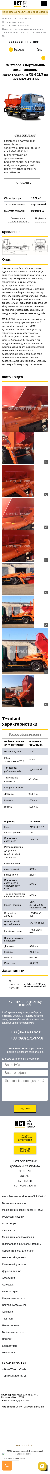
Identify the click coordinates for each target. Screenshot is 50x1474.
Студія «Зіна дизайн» (10, 1458)
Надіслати (25, 1108)
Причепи (7, 1339)
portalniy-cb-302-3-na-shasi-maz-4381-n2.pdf (35, 985)
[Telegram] (27, 1384)
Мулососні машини (13, 1216)
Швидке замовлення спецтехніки (25, 1137)
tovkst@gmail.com (19, 1400)
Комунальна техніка (13, 1298)
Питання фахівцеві (25, 1150)
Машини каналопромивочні (18, 1237)
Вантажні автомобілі (14, 1305)
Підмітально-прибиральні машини (21, 1244)
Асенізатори (9, 1223)
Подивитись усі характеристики (19, 219)
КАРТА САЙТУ (24, 1445)
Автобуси (7, 1311)
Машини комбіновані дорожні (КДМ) (22, 1210)
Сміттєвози (8, 1230)
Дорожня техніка (11, 1271)
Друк (39, 49)
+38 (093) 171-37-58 (27, 1038)
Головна (6, 18)
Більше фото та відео (25, 135)
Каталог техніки (23, 18)
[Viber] (17, 1384)
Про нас (25, 1171)
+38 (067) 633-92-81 (27, 1032)
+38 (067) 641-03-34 (14, 1369)
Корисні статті (25, 1185)
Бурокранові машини (14, 1203)
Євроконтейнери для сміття (18, 1250)
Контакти (25, 1180)
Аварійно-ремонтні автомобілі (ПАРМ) (24, 1196)
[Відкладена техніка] (26, 49)
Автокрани (8, 1284)
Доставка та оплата (25, 1166)
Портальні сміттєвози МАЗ (15, 25)
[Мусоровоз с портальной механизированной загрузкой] (25, 409)
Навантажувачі (10, 1325)
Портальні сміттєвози (13, 22)
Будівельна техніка (13, 1332)
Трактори (7, 1318)
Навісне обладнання (14, 1257)
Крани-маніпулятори (14, 1264)
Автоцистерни (10, 1291)
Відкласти (19, 49)
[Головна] (22, 4)
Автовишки (8, 1278)
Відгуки (25, 1175)
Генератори (9, 1352)
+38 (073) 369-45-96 (14, 1375)
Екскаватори (9, 1345)
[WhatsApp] (6, 1384)
